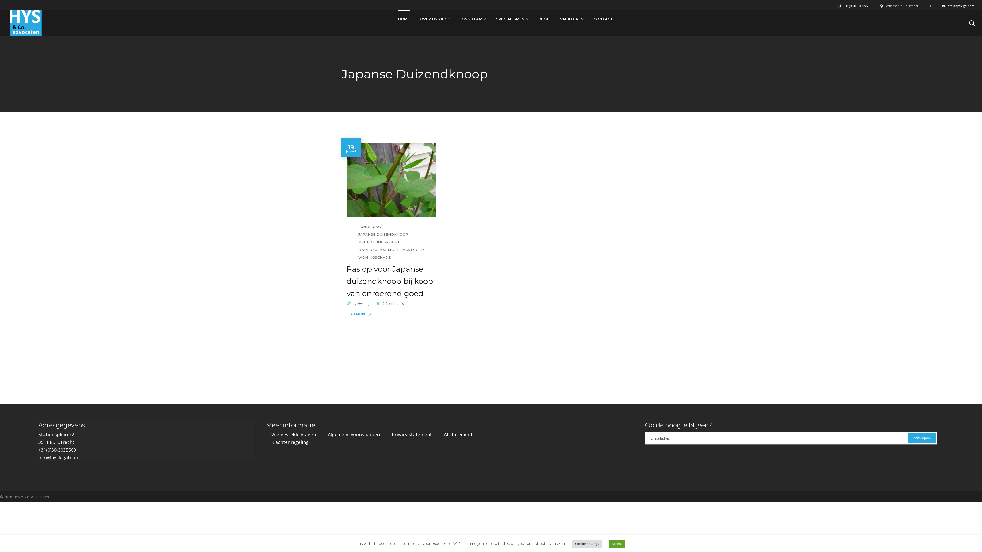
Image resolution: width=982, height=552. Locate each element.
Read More (356, 314)
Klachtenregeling (290, 442)
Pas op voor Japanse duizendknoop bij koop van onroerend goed (390, 281)
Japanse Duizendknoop (383, 234)
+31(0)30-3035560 (856, 6)
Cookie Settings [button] (587, 543)
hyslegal (364, 303)
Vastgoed (413, 250)
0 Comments (393, 303)
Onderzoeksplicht (378, 250)
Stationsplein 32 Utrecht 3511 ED (908, 6)
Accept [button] (617, 543)
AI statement (458, 434)
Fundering (369, 227)
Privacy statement (412, 434)
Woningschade (374, 257)
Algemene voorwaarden (354, 434)
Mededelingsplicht (379, 242)
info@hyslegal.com (960, 6)
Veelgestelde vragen (293, 434)
